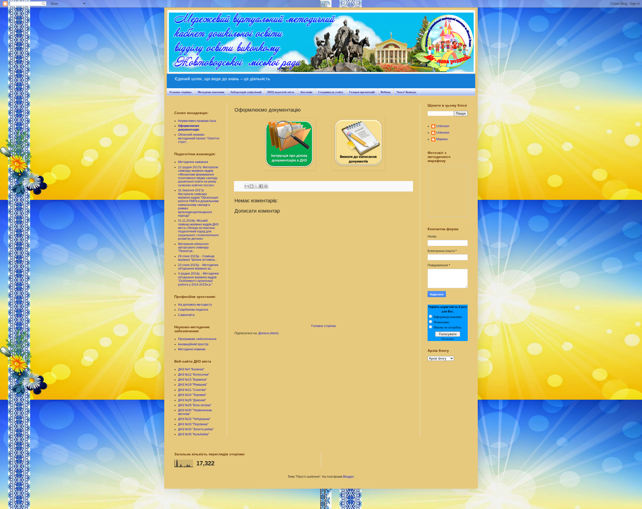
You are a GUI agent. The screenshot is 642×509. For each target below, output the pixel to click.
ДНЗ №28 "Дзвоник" (192, 400)
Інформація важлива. (448, 317)
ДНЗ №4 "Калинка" (191, 369)
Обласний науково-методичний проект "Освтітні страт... (198, 138)
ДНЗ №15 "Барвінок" (192, 379)
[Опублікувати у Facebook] (261, 186)
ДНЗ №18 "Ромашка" (192, 384)
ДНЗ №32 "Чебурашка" (194, 419)
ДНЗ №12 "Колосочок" (193, 374)
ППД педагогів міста (280, 92)
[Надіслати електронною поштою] (246, 186)
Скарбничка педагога (193, 309)
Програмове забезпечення (197, 339)
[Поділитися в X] (256, 186)
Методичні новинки (191, 349)
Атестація (306, 92)
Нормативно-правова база (197, 121)
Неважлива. (442, 322)
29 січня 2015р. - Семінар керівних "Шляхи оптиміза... (197, 258)
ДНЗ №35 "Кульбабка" (193, 434)
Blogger (348, 476)
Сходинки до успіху (330, 92)
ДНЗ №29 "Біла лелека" (194, 405)
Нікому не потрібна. (448, 327)
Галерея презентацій (362, 92)
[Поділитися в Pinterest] (265, 186)
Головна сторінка (181, 92)
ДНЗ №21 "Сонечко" (192, 390)
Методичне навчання (211, 92)
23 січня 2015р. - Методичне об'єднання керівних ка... (198, 266)
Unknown (442, 126)
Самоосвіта (186, 315)
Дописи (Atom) (268, 333)
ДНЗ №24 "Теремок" (192, 395)
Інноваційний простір (193, 344)
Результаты (448, 338)
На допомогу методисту (195, 304)
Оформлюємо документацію (188, 127)
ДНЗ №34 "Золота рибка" (196, 429)
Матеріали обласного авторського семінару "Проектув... (193, 247)
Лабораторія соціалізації (245, 92)
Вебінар (385, 92)
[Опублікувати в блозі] (251, 186)
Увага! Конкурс (406, 92)
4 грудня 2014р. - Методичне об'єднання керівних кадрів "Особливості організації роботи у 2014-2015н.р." (198, 279)
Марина (442, 139)
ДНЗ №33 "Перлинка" (193, 424)
